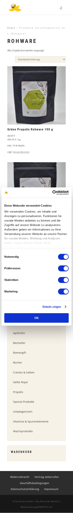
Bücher (17, 362)
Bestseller (19, 343)
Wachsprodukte (23, 431)
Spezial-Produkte (23, 401)
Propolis (18, 392)
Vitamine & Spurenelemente (30, 421)
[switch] (63, 268)
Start (11, 28)
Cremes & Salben (24, 372)
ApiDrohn (19, 333)
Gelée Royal (20, 382)
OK (36, 317)
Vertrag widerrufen (46, 477)
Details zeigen (51, 306)
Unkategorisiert (22, 411)
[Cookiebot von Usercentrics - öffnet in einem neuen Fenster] (52, 192)
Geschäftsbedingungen (34, 483)
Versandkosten (21, 152)
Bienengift (19, 352)
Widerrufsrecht (19, 477)
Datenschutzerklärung (25, 489)
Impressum (51, 489)
